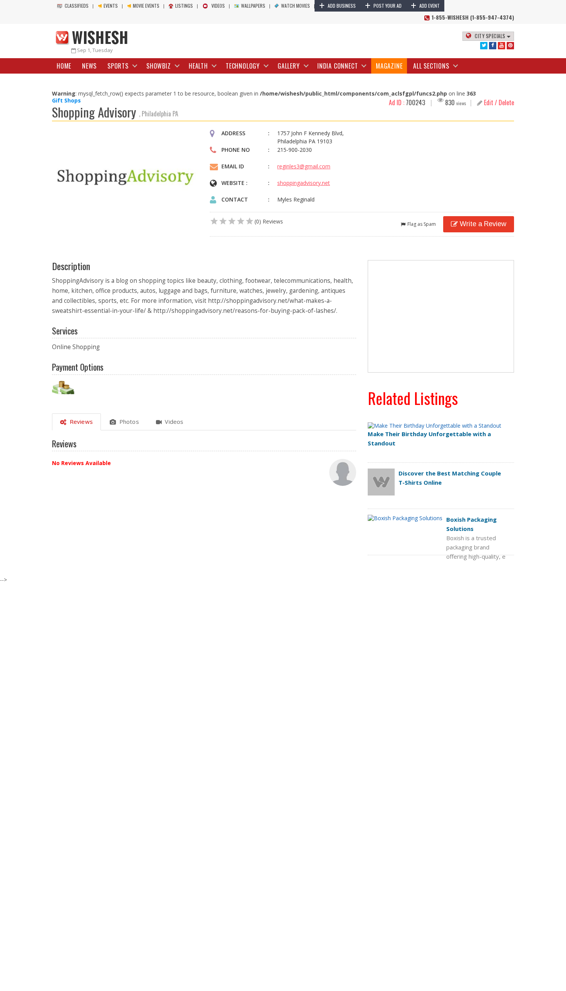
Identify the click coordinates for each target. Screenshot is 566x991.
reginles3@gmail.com (303, 166)
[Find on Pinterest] (510, 45)
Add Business (337, 5)
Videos (218, 5)
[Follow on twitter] (483, 45)
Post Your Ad (383, 5)
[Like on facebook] (492, 45)
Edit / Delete (498, 102)
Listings (184, 5)
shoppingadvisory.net (303, 182)
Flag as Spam (421, 224)
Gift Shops (66, 100)
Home (64, 66)
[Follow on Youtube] (501, 45)
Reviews (79, 421)
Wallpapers (253, 5)
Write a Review (483, 224)
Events (111, 5)
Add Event (425, 5)
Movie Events (146, 5)
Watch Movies (295, 5)
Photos (127, 421)
